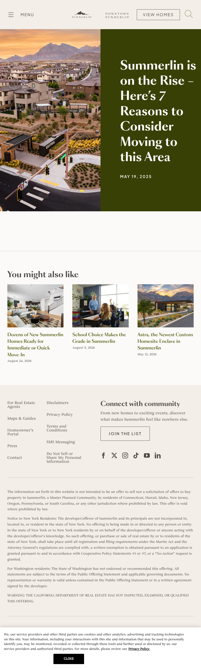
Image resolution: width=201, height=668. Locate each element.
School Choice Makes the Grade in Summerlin (99, 338)
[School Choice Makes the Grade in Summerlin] (100, 286)
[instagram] (125, 455)
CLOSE (69, 659)
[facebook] (103, 455)
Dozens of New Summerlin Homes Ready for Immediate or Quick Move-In (35, 345)
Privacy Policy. (139, 649)
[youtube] (147, 455)
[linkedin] (158, 455)
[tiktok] (136, 455)
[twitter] (114, 455)
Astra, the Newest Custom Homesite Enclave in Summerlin (165, 341)
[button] (125, 434)
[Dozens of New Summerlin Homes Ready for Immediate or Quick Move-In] (35, 286)
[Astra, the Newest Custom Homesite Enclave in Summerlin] (166, 286)
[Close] (193, 635)
